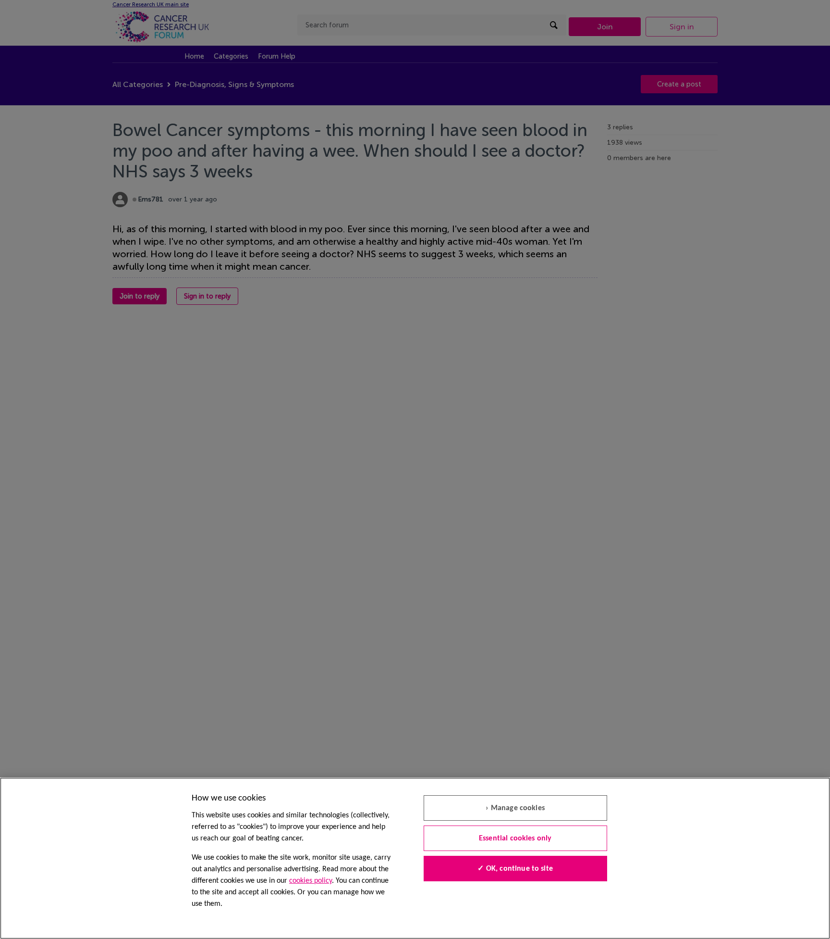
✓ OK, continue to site (515, 869)
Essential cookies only (515, 838)
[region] (415, 858)
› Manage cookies (515, 808)
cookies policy (310, 881)
